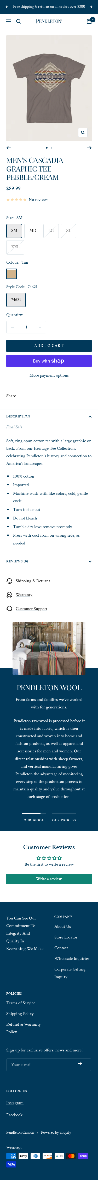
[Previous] (8, 148)
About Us (62, 926)
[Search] (18, 21)
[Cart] (89, 21)
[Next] (89, 148)
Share (11, 396)
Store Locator (65, 937)
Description (18, 416)
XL (68, 230)
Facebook (14, 1115)
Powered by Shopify (56, 1132)
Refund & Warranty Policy (23, 1028)
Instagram (15, 1103)
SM (14, 230)
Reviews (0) (17, 561)
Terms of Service (20, 1003)
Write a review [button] (49, 879)
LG (51, 230)
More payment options (49, 375)
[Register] (80, 1063)
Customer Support (31, 609)
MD (32, 230)
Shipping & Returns (33, 581)
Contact (61, 948)
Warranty (24, 595)
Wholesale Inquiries (71, 958)
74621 (16, 299)
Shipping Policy (20, 1014)
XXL (15, 247)
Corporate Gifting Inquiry (69, 973)
